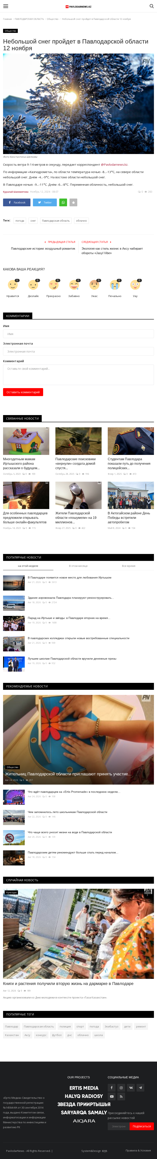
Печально (114, 296)
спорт (80, 1026)
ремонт (141, 1026)
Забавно (74, 296)
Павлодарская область (56, 220)
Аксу (27, 1035)
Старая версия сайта (67, 1151)
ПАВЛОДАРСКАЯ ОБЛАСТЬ (29, 18)
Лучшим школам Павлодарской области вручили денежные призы (72, 658)
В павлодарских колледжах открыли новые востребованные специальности (78, 638)
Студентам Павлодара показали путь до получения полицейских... (129, 463)
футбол (57, 1035)
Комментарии (17, 316)
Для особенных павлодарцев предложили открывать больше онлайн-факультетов (25, 517)
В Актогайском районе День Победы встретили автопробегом (129, 517)
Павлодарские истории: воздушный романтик (43, 248)
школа (98, 1035)
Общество (52, 18)
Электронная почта (18, 343)
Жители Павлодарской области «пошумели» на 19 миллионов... (75, 517)
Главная (7, 18)
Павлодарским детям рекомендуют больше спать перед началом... (73, 852)
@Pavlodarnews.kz (114, 164)
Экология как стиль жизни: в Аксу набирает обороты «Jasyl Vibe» (112, 251)
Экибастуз (111, 1026)
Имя (6, 326)
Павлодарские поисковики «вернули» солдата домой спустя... (75, 463)
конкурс (41, 1035)
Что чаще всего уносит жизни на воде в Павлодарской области (70, 832)
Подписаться (142, 1126)
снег (33, 220)
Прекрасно (53, 296)
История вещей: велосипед (29, 983)
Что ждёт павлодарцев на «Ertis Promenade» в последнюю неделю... (74, 791)
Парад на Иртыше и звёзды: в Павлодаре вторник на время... (69, 618)
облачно (81, 220)
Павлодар (11, 1026)
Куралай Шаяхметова (15, 191)
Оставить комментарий (23, 392)
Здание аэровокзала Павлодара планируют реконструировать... (71, 597)
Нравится (13, 296)
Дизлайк (33, 296)
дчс (69, 1035)
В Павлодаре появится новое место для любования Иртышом (69, 577)
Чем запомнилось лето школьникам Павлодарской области (67, 812)
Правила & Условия (138, 1150)
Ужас (94, 296)
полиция (65, 1026)
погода (20, 220)
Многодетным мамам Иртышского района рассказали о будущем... (21, 463)
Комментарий (13, 361)
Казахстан (12, 1035)
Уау (135, 296)
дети (127, 1026)
